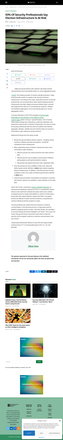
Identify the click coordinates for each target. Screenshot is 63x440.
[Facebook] (7, 74)
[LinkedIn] (7, 80)
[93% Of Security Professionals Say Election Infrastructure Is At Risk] (31, 46)
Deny (41, 433)
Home (6, 7)
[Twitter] (7, 77)
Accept (29, 433)
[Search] (57, 2)
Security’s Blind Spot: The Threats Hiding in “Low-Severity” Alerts (43, 301)
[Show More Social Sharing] (22, 26)
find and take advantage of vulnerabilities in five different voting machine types (30, 117)
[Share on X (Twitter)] (14, 26)
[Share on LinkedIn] (12, 26)
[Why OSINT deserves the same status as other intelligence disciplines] (18, 316)
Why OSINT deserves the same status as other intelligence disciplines (17, 326)
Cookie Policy (41, 437)
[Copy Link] (19, 26)
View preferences (54, 433)
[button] (60, 420)
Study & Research (13, 7)
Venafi (14, 95)
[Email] (7, 84)
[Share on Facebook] (17, 26)
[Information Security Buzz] (31, 2)
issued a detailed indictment (40, 187)
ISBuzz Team (13, 22)
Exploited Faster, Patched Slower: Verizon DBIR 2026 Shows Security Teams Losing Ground (16, 302)
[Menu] (6, 2)
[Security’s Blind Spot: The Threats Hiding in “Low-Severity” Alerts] (45, 291)
